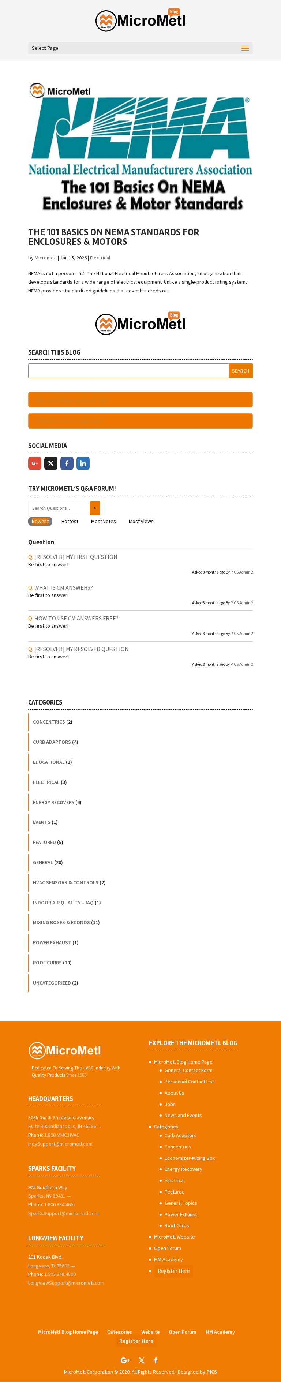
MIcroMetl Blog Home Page (183, 1061)
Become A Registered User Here (72, 399)
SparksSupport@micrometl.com (63, 1213)
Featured (44, 842)
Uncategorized (52, 982)
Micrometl (46, 257)
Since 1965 (76, 1075)
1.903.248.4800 (60, 1274)
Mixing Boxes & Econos (61, 922)
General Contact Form (189, 1070)
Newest (40, 521)
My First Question (75, 556)
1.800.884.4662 (60, 1204)
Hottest (69, 521)
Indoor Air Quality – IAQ (63, 902)
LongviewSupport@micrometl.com (66, 1283)
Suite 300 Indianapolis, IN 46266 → (65, 1126)
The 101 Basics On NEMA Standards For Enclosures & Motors (113, 237)
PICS (211, 1371)
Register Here (174, 1270)
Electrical (100, 257)
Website (150, 1332)
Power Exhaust (52, 942)
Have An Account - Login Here (69, 420)
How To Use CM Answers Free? (76, 618)
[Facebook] (67, 463)
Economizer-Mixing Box (190, 1158)
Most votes (103, 521)
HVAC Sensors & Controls (65, 882)
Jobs (170, 1104)
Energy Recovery (53, 802)
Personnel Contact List (189, 1081)
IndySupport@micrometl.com (60, 1143)
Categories (166, 1126)
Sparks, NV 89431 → (50, 1195)
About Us (174, 1093)
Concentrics (49, 721)
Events (41, 822)
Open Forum (167, 1248)
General (43, 862)
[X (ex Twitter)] (50, 463)
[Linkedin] (83, 463)
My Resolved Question (81, 649)
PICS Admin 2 (242, 572)
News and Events (183, 1115)
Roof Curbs (47, 962)
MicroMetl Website (174, 1236)
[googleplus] (34, 463)
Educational (49, 762)
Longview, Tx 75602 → (52, 1265)
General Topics (181, 1203)
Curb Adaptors (52, 742)
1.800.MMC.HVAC (61, 1135)
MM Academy (168, 1259)
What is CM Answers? (63, 587)
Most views (141, 521)
